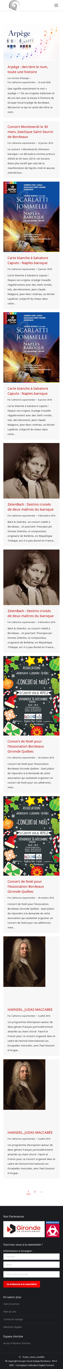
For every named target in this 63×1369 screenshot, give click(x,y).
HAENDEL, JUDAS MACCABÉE (30, 1009)
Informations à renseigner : (18, 1250)
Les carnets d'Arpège (18, 78)
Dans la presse (11, 1303)
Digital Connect (46, 1365)
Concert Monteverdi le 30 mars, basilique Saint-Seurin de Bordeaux (30, 131)
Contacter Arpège (13, 1319)
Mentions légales (12, 1327)
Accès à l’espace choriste (16, 1343)
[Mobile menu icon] (56, 5)
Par (21, 82)
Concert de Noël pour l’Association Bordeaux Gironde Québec (26, 746)
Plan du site (9, 1311)
